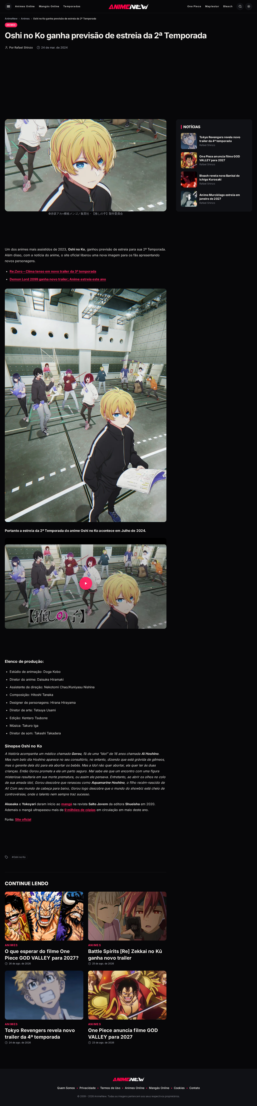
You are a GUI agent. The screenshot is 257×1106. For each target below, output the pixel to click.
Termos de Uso (110, 1088)
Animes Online (25, 6)
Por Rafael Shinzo (21, 47)
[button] (85, 583)
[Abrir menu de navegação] (8, 6)
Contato (194, 1088)
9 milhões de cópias (80, 810)
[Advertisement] (128, 84)
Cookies (179, 1088)
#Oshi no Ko (18, 857)
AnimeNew (11, 18)
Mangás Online (49, 6)
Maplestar (212, 6)
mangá (66, 804)
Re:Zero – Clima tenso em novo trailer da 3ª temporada (53, 271)
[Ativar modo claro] (248, 6)
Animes (25, 18)
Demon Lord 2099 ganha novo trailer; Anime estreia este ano (58, 279)
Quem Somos (66, 1088)
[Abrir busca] (240, 6)
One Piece (194, 6)
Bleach (228, 6)
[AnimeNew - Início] (129, 6)
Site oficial (23, 819)
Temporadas (72, 6)
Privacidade (88, 1088)
